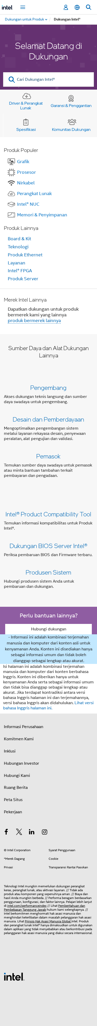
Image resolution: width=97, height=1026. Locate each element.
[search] (11, 79)
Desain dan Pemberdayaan (48, 419)
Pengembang (48, 387)
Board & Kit (19, 239)
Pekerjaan (13, 812)
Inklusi (10, 751)
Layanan (16, 263)
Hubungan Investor (21, 763)
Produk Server (23, 279)
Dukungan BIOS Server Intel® (48, 546)
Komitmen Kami (19, 739)
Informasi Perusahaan (23, 726)
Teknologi (18, 247)
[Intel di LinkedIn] (31, 832)
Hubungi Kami (17, 775)
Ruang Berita (16, 787)
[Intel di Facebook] (6, 832)
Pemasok (48, 456)
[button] (48, 432)
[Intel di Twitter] (19, 832)
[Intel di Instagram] (44, 832)
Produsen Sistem (48, 572)
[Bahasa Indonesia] (77, 7)
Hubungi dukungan (48, 629)
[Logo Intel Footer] (14, 976)
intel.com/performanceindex (27, 906)
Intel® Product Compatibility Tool (48, 514)
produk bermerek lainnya (34, 320)
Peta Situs (13, 799)
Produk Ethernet (25, 255)
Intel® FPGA (20, 271)
